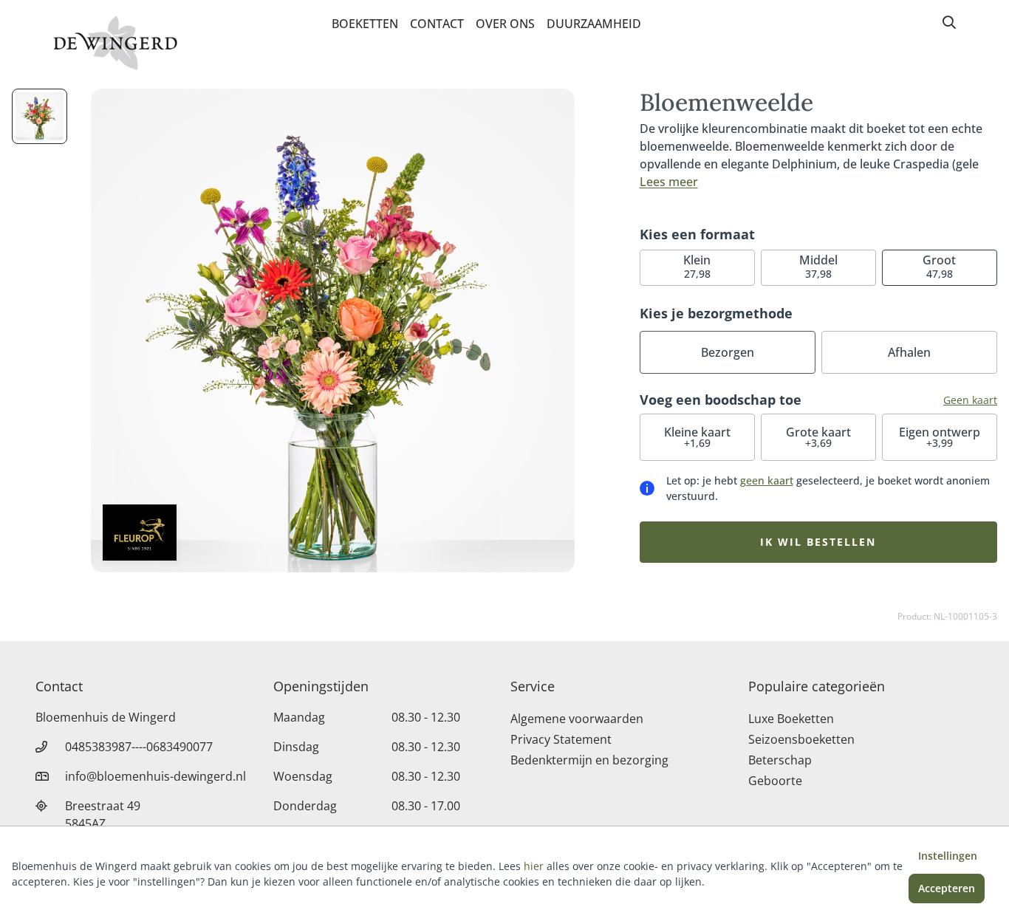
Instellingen (947, 856)
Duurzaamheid (594, 24)
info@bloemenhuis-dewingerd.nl (155, 776)
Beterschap (780, 760)
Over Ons (505, 24)
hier (534, 866)
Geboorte (775, 781)
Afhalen (909, 352)
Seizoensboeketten (801, 739)
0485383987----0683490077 (139, 747)
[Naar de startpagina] (115, 43)
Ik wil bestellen (818, 542)
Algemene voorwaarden (576, 719)
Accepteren (946, 888)
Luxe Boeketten (791, 719)
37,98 (818, 266)
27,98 (697, 266)
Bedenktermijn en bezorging (589, 760)
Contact (437, 24)
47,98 (939, 266)
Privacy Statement (561, 739)
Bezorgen (727, 352)
